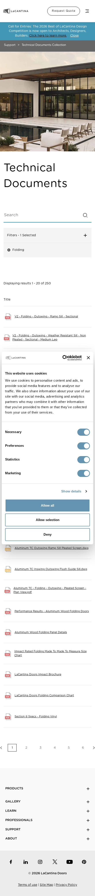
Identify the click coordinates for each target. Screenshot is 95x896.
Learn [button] (10, 810)
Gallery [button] (13, 801)
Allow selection (47, 520)
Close (74, 35)
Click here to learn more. (48, 35)
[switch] (83, 445)
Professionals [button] (18, 820)
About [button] (11, 838)
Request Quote (63, 11)
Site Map (46, 884)
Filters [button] (37, 235)
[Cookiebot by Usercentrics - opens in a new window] (62, 358)
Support (9, 45)
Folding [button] (15, 250)
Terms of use (27, 884)
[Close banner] (88, 357)
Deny (47, 534)
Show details (71, 491)
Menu (87, 11)
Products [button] (14, 788)
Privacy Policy (66, 884)
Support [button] (13, 829)
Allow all (47, 505)
